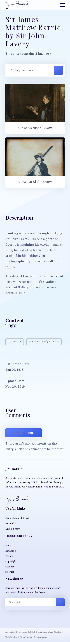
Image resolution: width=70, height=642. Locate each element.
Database (10, 551)
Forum (9, 556)
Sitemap (10, 572)
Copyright (11, 561)
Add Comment (23, 432)
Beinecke (10, 523)
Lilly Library (12, 529)
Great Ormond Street (17, 518)
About (8, 545)
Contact (9, 566)
